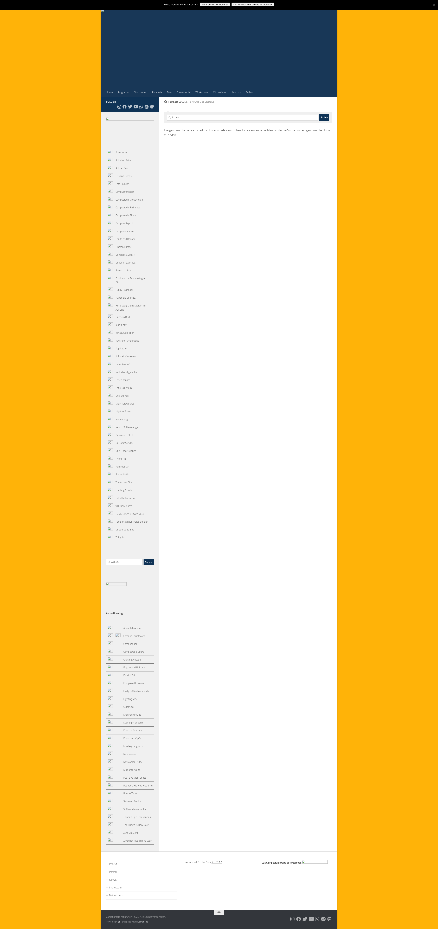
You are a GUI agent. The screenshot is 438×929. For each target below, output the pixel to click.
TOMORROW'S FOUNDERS (129, 513)
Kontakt (113, 879)
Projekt (113, 864)
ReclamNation (122, 474)
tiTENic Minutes (123, 506)
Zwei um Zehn (131, 832)
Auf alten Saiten (123, 160)
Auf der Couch (122, 168)
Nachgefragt (122, 419)
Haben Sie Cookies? (125, 297)
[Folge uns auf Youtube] (135, 107)
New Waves (129, 754)
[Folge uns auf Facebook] (125, 107)
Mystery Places (123, 411)
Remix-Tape (130, 793)
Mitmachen (219, 92)
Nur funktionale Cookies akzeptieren (253, 4)
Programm (123, 92)
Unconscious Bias (124, 529)
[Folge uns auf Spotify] (146, 107)
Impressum (115, 887)
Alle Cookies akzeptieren (215, 4)
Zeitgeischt (121, 537)
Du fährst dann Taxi (125, 262)
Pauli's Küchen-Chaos (134, 777)
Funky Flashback (124, 289)
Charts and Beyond (125, 239)
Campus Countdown (134, 636)
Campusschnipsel (124, 231)
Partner (113, 871)
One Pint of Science (125, 450)
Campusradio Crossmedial (129, 199)
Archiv (249, 92)
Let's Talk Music (123, 387)
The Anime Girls (123, 482)
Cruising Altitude (132, 659)
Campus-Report (124, 223)
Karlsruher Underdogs (127, 340)
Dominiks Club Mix (125, 254)
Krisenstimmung (132, 714)
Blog (169, 92)
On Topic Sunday (124, 443)
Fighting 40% (130, 699)
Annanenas (121, 152)
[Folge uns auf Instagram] (119, 107)
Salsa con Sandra (132, 801)
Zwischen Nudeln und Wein (137, 840)
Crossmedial (184, 92)
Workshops (201, 92)
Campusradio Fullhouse (127, 207)
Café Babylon (122, 183)
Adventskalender (132, 628)
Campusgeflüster (124, 191)
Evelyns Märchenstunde (136, 691)
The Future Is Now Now (136, 825)
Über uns (236, 92)
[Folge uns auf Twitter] (130, 107)
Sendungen (140, 92)
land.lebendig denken (126, 372)
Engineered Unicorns (134, 667)
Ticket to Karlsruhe (125, 498)
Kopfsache (121, 348)
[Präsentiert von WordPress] (119, 922)
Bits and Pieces (123, 176)
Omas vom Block (124, 435)
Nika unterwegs (131, 769)
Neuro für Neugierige (126, 427)
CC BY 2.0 (217, 862)
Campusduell (130, 643)
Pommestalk (122, 466)
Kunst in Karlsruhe (133, 730)
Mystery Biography (133, 746)
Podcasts (157, 92)
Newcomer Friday (132, 762)
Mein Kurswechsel (125, 403)
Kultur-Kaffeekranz (125, 356)
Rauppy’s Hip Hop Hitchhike (138, 785)
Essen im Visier (123, 270)
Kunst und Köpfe (132, 738)
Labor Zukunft (122, 364)
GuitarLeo (128, 706)
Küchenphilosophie (133, 722)
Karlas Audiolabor (124, 332)
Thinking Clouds (123, 490)
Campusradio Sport (133, 651)
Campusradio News (125, 215)
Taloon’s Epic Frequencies (137, 817)
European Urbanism (134, 683)
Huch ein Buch (123, 317)
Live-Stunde (122, 395)
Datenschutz (116, 895)
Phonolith (120, 458)
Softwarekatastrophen (135, 809)
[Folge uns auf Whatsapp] (141, 107)
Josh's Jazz (121, 324)
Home (109, 92)
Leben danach (122, 380)
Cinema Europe (123, 246)
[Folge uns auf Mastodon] (152, 107)
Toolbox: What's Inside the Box (131, 521)
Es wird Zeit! (129, 675)
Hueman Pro (142, 921)
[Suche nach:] (242, 117)
